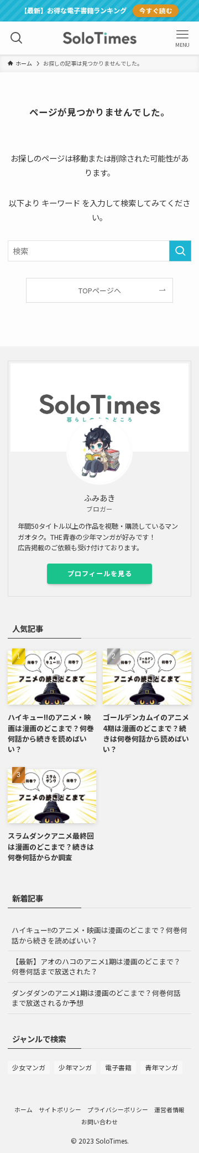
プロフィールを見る (99, 573)
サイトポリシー (60, 1109)
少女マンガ (28, 1067)
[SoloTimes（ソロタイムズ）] (99, 38)
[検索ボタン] (16, 38)
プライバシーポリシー (117, 1109)
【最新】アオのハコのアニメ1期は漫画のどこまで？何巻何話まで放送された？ (96, 966)
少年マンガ (75, 1067)
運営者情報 (169, 1109)
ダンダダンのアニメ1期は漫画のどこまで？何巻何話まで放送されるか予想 (96, 998)
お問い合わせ (99, 1121)
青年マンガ (161, 1067)
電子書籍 (118, 1067)
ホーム (23, 1109)
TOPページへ (99, 290)
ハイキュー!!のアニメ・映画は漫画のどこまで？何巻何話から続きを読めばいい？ (99, 935)
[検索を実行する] (180, 251)
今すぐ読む (155, 10)
